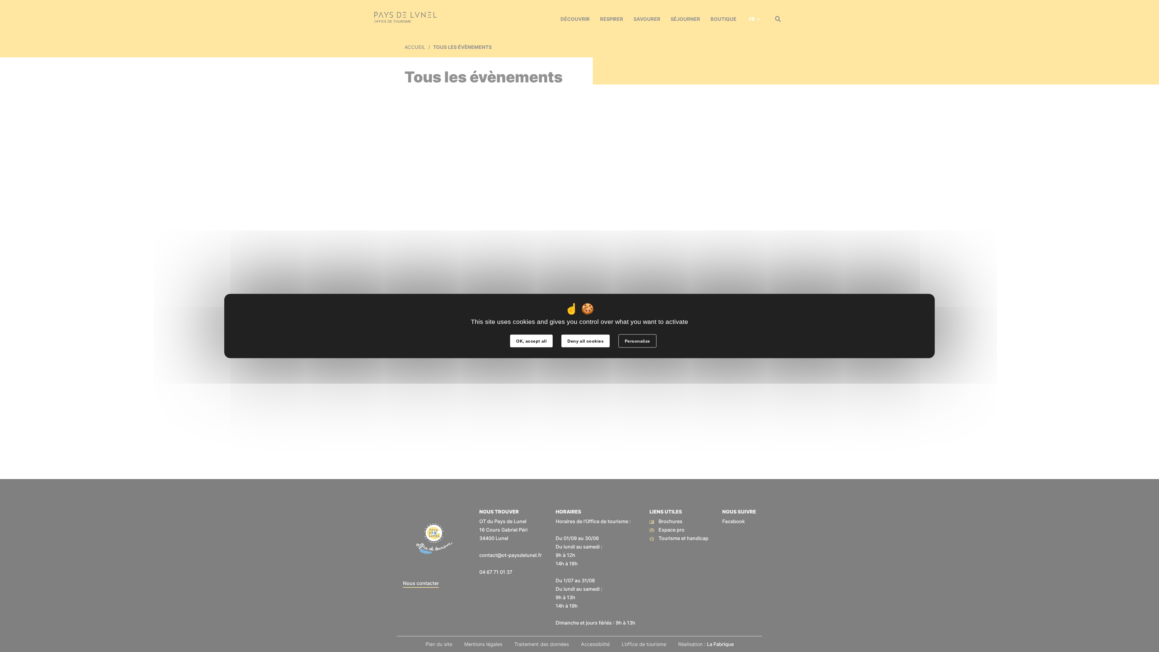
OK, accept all (531, 341)
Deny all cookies (585, 341)
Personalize (637, 341)
